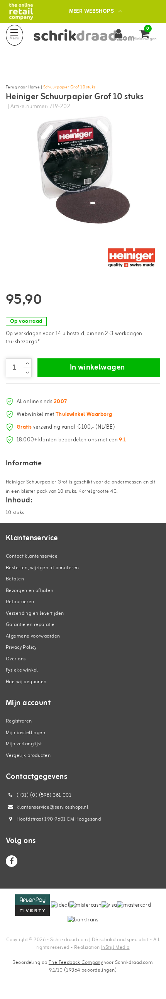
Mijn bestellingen (25, 733)
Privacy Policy (21, 647)
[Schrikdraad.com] (21, 11)
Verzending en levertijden (35, 613)
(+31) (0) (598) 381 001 (43, 795)
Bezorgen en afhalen (29, 591)
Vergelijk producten (28, 755)
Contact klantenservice (32, 556)
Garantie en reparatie (30, 625)
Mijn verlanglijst (24, 744)
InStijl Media (115, 947)
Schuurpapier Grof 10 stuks (69, 87)
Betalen (15, 579)
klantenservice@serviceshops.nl (52, 807)
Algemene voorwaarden (33, 636)
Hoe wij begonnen (26, 682)
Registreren (19, 721)
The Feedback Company (76, 962)
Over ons (15, 659)
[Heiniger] (131, 258)
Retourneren (20, 602)
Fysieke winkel (22, 670)
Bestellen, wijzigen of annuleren (42, 568)
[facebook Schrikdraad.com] (11, 861)
